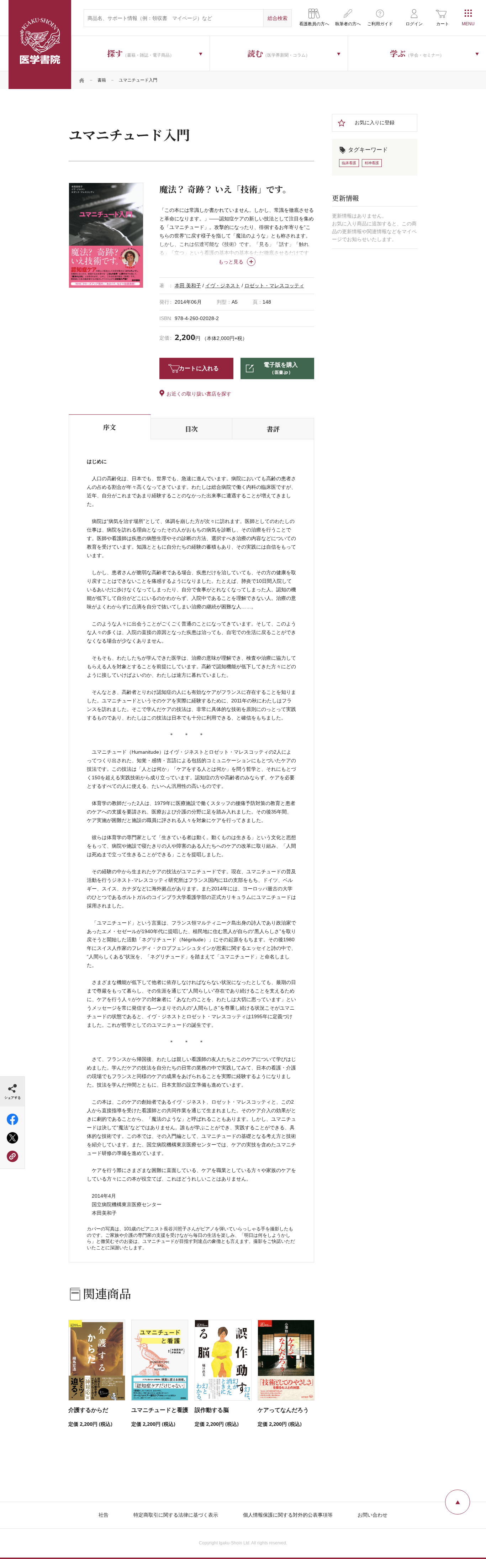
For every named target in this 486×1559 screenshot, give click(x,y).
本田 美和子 (188, 285)
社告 (104, 1515)
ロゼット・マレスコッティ (274, 285)
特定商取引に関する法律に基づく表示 (175, 1515)
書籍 (101, 80)
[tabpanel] (106, 235)
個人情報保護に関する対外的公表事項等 (288, 1515)
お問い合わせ (372, 1515)
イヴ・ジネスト (222, 285)
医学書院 (40, 44)
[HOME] (82, 80)
